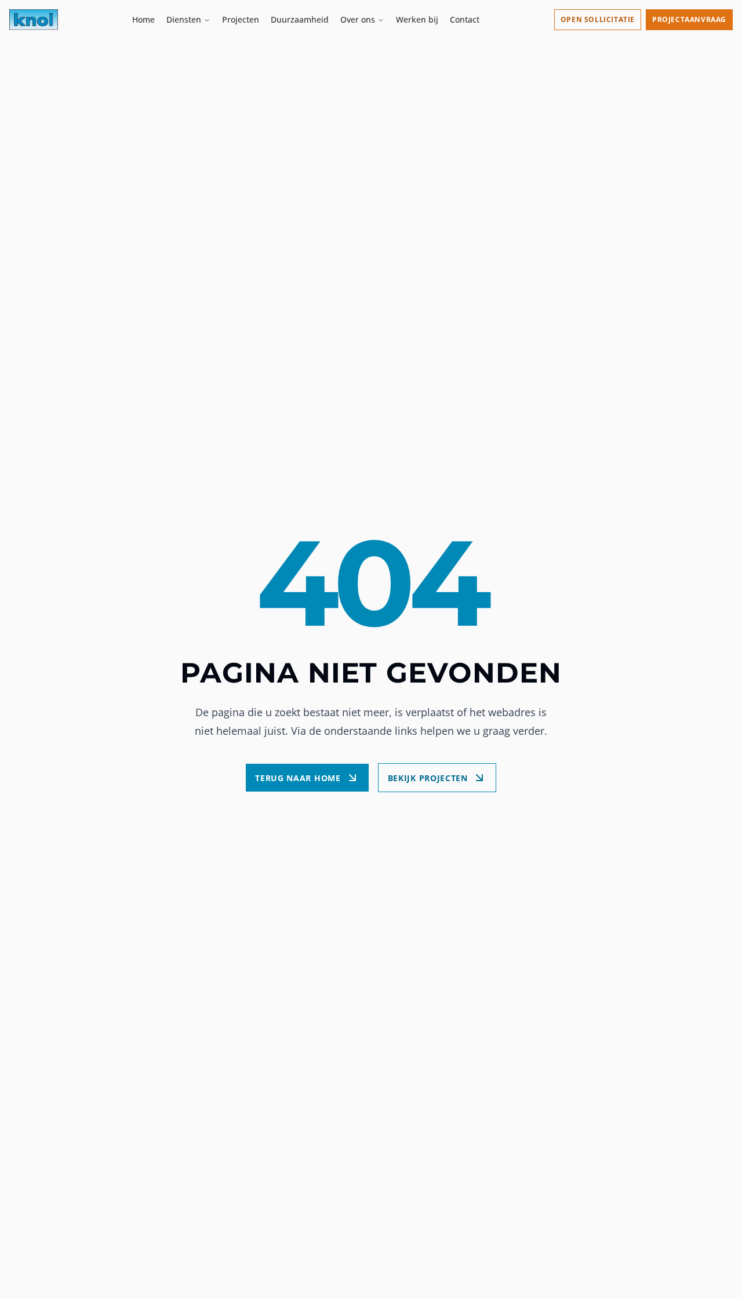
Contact (464, 19)
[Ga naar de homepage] (33, 19)
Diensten (183, 19)
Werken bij (417, 19)
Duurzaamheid (300, 19)
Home (143, 19)
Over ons (357, 19)
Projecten (240, 19)
